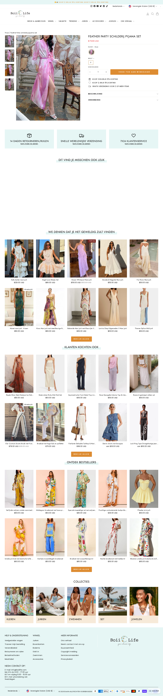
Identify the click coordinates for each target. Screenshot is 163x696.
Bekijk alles (81, 339)
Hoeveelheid (93, 67)
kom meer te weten (29, 144)
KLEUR (93, 47)
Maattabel (9, 659)
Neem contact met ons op (72, 644)
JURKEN (85, 21)
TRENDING (73, 21)
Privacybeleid (67, 659)
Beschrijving (95, 94)
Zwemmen (37, 655)
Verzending (94, 100)
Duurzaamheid (67, 648)
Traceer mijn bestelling (15, 644)
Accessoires (38, 659)
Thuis (7, 33)
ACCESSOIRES (98, 21)
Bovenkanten (38, 644)
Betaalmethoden (12, 655)
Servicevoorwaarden (70, 655)
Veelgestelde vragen (14, 640)
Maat (91, 58)
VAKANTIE (62, 21)
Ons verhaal (66, 640)
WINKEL (51, 21)
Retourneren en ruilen (14, 651)
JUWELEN (113, 21)
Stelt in (36, 651)
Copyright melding (69, 651)
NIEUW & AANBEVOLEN (36, 21)
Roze (91, 52)
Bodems (36, 648)
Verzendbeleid (11, 648)
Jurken (36, 640)
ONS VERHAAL (126, 21)
